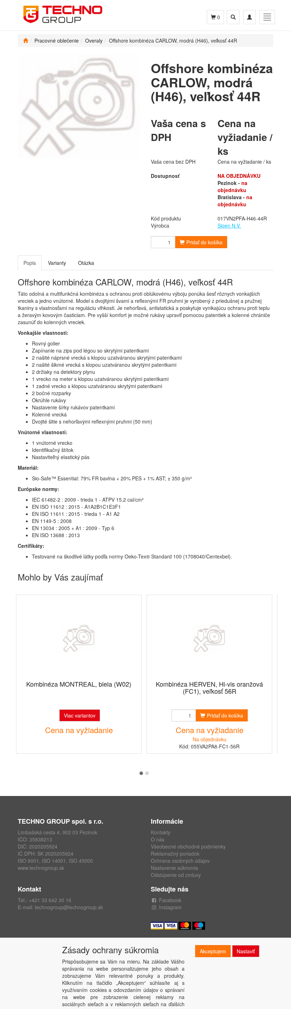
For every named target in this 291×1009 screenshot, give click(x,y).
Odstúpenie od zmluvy (176, 874)
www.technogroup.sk (41, 867)
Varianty (57, 262)
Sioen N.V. (229, 225)
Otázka (86, 262)
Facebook (170, 900)
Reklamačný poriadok (175, 853)
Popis (29, 262)
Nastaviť (246, 951)
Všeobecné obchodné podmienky (188, 846)
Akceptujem (213, 951)
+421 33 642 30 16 (50, 900)
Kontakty (160, 832)
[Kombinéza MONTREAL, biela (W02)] (79, 638)
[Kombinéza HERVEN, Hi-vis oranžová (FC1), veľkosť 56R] (209, 638)
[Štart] (25, 40)
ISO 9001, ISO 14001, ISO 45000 (55, 860)
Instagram (170, 907)
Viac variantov (79, 715)
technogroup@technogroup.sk (69, 907)
